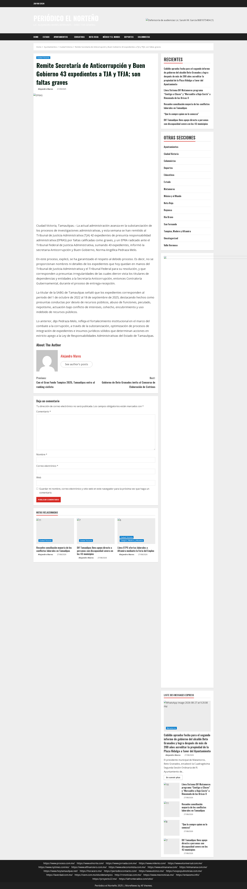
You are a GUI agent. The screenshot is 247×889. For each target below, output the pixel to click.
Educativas (79, 36)
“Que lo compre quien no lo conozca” (181, 114)
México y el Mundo (111, 36)
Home (35, 36)
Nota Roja (93, 36)
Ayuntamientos (61, 36)
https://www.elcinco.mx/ (151, 871)
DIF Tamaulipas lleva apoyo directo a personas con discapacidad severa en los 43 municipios (95, 551)
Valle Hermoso (171, 245)
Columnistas (144, 36)
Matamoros (169, 189)
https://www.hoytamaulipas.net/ (61, 871)
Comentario (43, 411)
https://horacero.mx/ (91, 871)
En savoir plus (174, 778)
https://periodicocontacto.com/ (120, 871)
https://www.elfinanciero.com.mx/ (89, 867)
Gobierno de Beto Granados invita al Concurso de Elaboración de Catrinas (128, 382)
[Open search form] (213, 36)
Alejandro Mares (45, 89)
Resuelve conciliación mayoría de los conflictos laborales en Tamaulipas (54, 549)
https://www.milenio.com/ (152, 863)
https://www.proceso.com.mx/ (59, 863)
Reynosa (168, 210)
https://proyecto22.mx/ (104, 878)
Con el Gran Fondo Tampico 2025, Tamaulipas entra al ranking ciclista (65, 382)
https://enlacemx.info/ (187, 874)
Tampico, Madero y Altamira (131, 541)
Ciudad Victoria (43, 58)
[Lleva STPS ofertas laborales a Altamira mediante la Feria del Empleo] (136, 531)
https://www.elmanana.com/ (162, 867)
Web (38, 477)
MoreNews (131, 885)
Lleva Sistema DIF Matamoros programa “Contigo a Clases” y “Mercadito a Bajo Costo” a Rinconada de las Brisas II (187, 94)
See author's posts (76, 364)
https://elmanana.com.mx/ (193, 867)
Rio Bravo (168, 217)
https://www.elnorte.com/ (90, 863)
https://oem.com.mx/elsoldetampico (94, 874)
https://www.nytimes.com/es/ (53, 867)
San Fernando (170, 224)
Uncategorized (171, 238)
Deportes (129, 36)
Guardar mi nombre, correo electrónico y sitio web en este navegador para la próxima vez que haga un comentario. (94, 490)
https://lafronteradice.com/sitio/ (136, 878)
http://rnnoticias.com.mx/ (128, 874)
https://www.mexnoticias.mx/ (158, 874)
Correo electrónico (47, 465)
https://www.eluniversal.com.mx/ (185, 863)
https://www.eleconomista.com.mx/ (127, 867)
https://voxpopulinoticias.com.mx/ (184, 871)
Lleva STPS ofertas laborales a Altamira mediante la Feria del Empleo (135, 549)
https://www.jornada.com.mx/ (121, 863)
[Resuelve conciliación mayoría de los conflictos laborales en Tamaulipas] (55, 531)
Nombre (41, 454)
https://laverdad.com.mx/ (59, 874)
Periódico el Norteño (66, 18)
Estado (46, 36)
